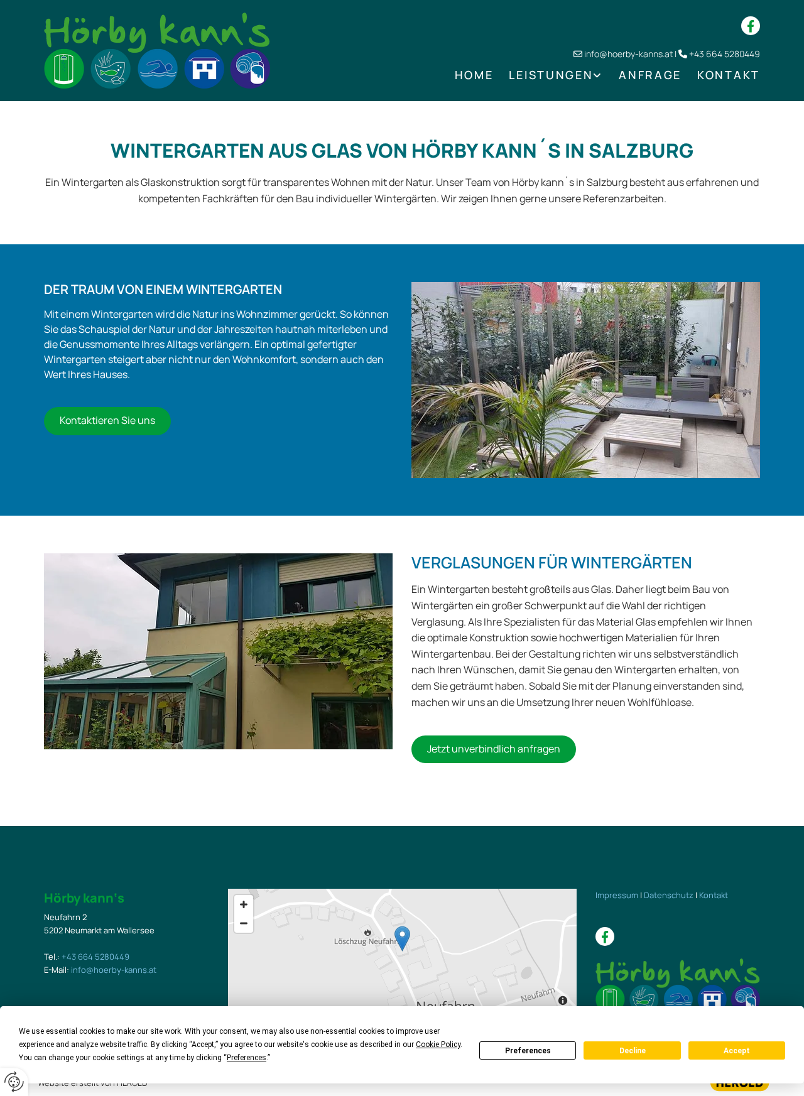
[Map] (402, 951)
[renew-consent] (14, 1082)
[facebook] (750, 25)
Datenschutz (668, 895)
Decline (632, 1050)
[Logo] (157, 51)
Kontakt (728, 74)
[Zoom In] (243, 904)
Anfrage (650, 74)
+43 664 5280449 (724, 54)
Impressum (616, 895)
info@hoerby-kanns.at (628, 54)
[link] (548, 75)
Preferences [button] (246, 1057)
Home (474, 74)
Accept (737, 1050)
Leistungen (551, 74)
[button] (107, 421)
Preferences (528, 1050)
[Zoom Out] (243, 923)
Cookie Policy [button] (438, 1044)
